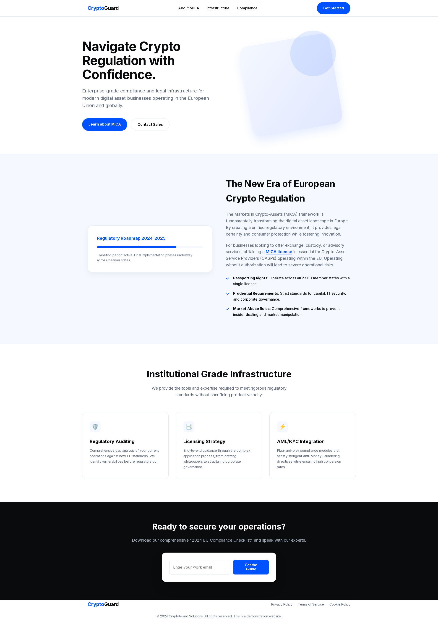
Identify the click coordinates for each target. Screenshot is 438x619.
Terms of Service (311, 604)
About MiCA (188, 8)
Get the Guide (251, 567)
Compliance (247, 8)
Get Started (333, 8)
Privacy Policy (281, 604)
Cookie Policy (339, 604)
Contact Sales (150, 124)
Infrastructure (217, 8)
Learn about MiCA (105, 124)
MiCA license (279, 251)
